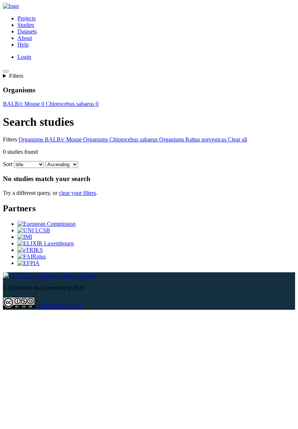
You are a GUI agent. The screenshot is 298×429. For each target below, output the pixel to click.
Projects (26, 18)
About (24, 38)
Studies (25, 25)
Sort (7, 164)
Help (23, 44)
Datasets (27, 31)
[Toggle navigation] (6, 71)
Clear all (237, 139)
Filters (16, 76)
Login (24, 57)
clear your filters (77, 193)
